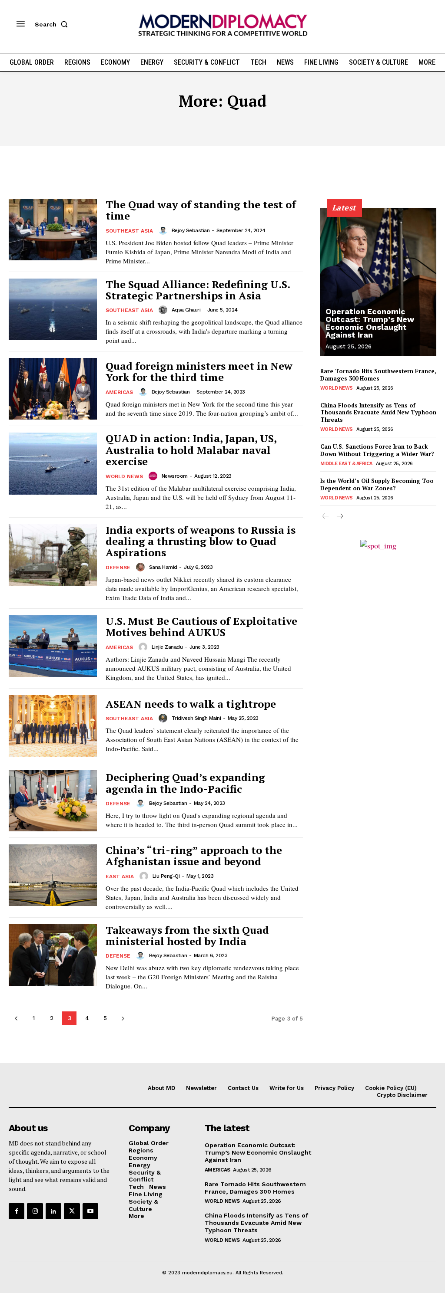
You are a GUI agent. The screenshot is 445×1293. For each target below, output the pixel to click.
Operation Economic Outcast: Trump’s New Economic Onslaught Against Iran (369, 323)
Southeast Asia (129, 231)
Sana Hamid (163, 567)
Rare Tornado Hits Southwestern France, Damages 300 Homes (378, 374)
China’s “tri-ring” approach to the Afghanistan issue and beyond (194, 855)
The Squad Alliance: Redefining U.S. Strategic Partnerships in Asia (198, 289)
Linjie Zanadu (167, 647)
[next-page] (123, 1018)
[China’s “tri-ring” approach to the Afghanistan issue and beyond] (53, 875)
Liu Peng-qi (166, 876)
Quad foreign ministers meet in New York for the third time (199, 371)
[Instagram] (35, 1211)
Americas (119, 392)
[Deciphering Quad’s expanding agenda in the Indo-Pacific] (53, 800)
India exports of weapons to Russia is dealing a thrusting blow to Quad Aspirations (201, 541)
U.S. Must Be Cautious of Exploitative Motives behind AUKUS (201, 626)
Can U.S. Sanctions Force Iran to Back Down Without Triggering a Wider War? (377, 450)
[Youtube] (90, 1211)
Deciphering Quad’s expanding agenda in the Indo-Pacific (185, 782)
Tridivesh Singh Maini (196, 718)
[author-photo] (164, 230)
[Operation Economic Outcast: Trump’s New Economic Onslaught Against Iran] (378, 282)
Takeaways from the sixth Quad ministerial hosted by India (187, 935)
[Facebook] (16, 1211)
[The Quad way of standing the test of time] (53, 229)
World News (124, 476)
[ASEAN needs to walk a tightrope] (53, 726)
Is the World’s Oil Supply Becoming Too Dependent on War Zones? (377, 484)
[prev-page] (16, 1018)
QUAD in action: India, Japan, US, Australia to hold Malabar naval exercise (191, 449)
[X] (72, 1211)
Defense (118, 567)
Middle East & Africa (346, 463)
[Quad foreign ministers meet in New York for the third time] (53, 389)
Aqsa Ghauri (186, 310)
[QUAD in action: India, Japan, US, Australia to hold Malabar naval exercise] (53, 463)
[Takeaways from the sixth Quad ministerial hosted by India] (53, 955)
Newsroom (175, 476)
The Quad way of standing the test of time (201, 210)
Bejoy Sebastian (191, 230)
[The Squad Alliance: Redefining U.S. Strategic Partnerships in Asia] (53, 309)
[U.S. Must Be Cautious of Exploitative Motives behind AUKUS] (53, 646)
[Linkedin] (53, 1211)
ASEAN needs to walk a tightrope (191, 704)
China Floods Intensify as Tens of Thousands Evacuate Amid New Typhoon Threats (378, 412)
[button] (53, 24)
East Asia (120, 876)
